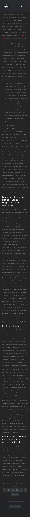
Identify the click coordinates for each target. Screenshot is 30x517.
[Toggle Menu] (26, 6)
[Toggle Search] (21, 6)
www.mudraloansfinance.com (15, 221)
